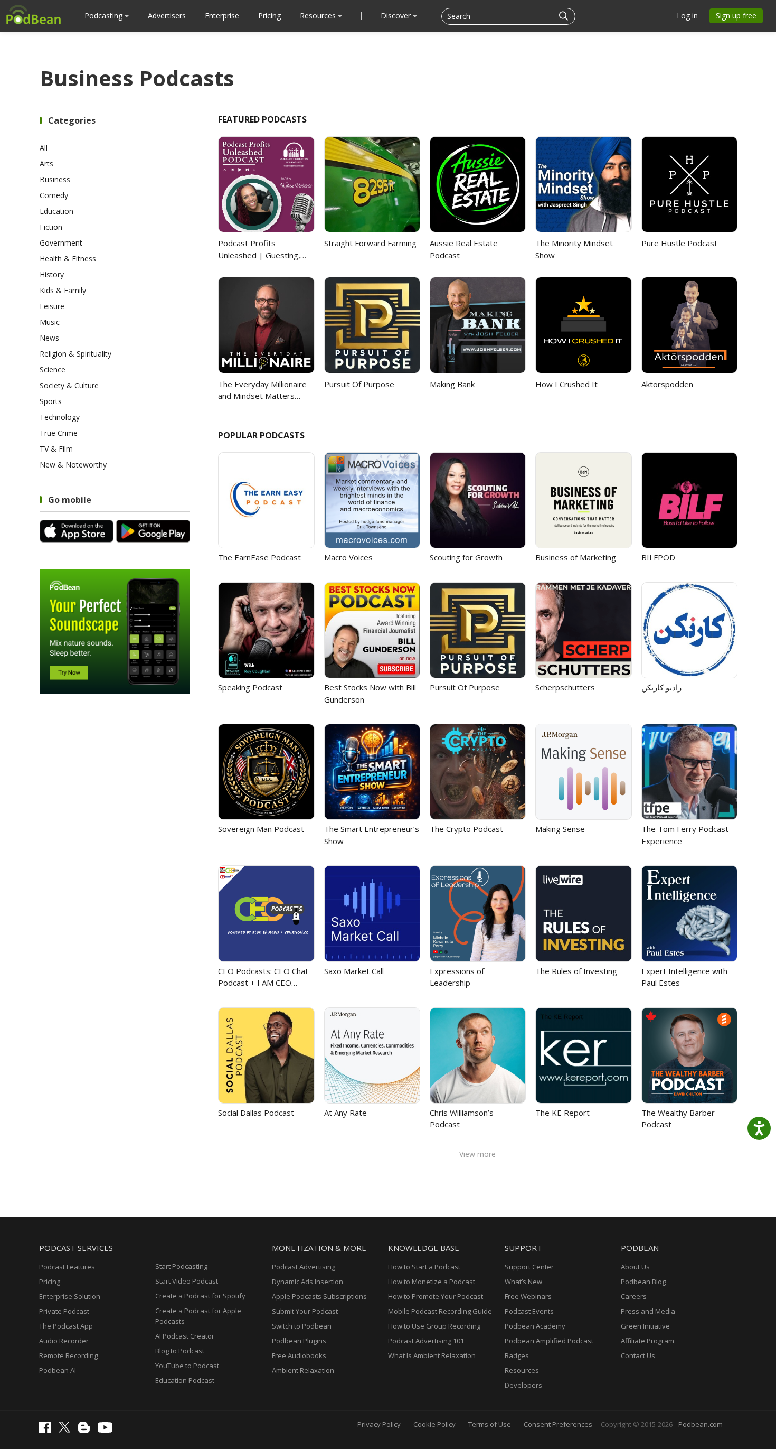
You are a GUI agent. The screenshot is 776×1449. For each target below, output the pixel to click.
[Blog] (86, 1430)
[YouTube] (108, 1430)
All (44, 148)
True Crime (59, 433)
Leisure (52, 306)
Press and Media (648, 1311)
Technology (60, 417)
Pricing (269, 16)
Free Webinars (528, 1296)
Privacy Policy (379, 1424)
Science (52, 369)
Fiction (51, 227)
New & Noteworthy (73, 465)
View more (477, 1154)
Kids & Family (63, 290)
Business (55, 179)
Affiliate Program (647, 1340)
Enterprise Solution (69, 1296)
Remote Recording (68, 1355)
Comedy (54, 195)
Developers (523, 1385)
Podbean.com (700, 1424)
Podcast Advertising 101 (426, 1340)
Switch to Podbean (302, 1326)
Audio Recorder (64, 1340)
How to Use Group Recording (434, 1326)
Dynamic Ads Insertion (307, 1281)
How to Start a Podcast (424, 1267)
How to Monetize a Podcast (431, 1281)
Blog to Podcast (179, 1350)
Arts (46, 163)
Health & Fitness (68, 259)
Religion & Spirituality (75, 354)
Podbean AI (57, 1370)
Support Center (529, 1267)
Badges (517, 1355)
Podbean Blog (643, 1281)
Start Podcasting (181, 1266)
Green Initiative (645, 1326)
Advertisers (167, 16)
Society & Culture (69, 385)
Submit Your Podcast (305, 1311)
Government (61, 243)
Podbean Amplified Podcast (549, 1340)
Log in (687, 16)
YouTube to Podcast (187, 1365)
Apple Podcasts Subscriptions (319, 1296)
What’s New (523, 1281)
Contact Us (638, 1355)
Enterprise (222, 16)
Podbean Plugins (299, 1340)
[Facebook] (47, 1430)
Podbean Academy (535, 1326)
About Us (635, 1267)
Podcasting (104, 16)
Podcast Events (529, 1311)
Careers (634, 1296)
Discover (397, 16)
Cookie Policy (434, 1424)
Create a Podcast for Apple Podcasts (198, 1316)
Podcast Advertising (303, 1267)
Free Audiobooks (299, 1355)
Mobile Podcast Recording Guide (440, 1311)
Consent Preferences (558, 1424)
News (49, 338)
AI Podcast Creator (184, 1336)
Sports (51, 401)
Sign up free (736, 16)
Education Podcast (184, 1380)
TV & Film (56, 449)
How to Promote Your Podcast (435, 1296)
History (52, 274)
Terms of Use (489, 1424)
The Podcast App (66, 1326)
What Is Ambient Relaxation (432, 1355)
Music (50, 322)
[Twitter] (67, 1430)
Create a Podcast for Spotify (200, 1296)
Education (56, 211)
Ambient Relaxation (303, 1370)
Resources (319, 16)
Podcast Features (67, 1267)
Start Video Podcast (186, 1281)
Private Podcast (64, 1311)
